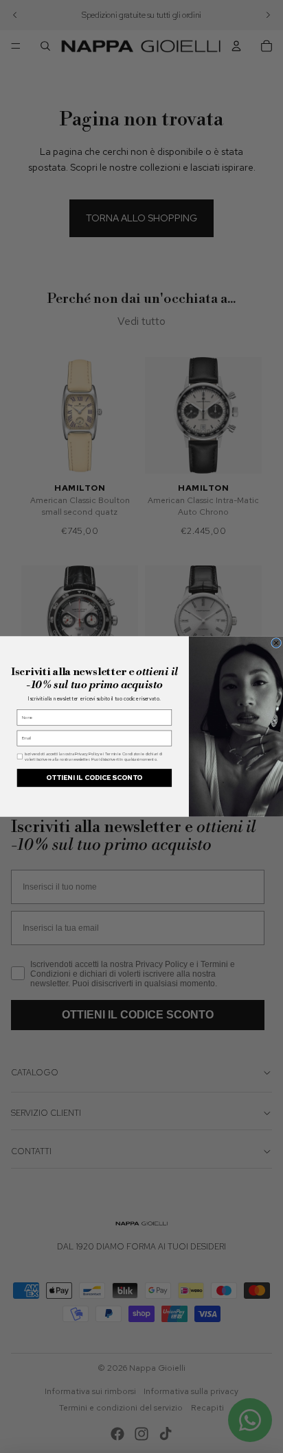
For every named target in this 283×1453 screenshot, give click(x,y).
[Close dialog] (276, 642)
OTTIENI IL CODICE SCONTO (94, 777)
